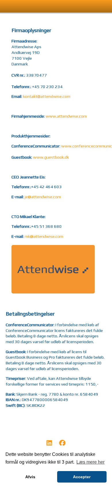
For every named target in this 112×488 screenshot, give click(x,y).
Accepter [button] (81, 477)
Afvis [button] (30, 477)
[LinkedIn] (49, 444)
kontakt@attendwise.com (46, 96)
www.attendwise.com (66, 116)
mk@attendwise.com (44, 236)
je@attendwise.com (43, 196)
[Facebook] (62, 444)
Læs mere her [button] (90, 462)
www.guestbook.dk (51, 157)
